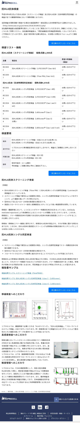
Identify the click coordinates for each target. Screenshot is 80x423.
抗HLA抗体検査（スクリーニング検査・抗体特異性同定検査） (33, 391)
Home (4, 391)
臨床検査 (10, 391)
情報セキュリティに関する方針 (36, 418)
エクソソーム (28, 416)
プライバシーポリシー (58, 418)
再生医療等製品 (11, 413)
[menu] (77, 2)
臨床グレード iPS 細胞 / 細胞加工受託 (33, 413)
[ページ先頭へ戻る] (56, 399)
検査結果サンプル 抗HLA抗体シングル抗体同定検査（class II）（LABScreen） (31, 283)
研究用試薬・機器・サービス (60, 413)
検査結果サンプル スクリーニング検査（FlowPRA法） (22, 273)
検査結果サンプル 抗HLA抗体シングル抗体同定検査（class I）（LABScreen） (31, 278)
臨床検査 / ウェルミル (44, 416)
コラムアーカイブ (16, 418)
